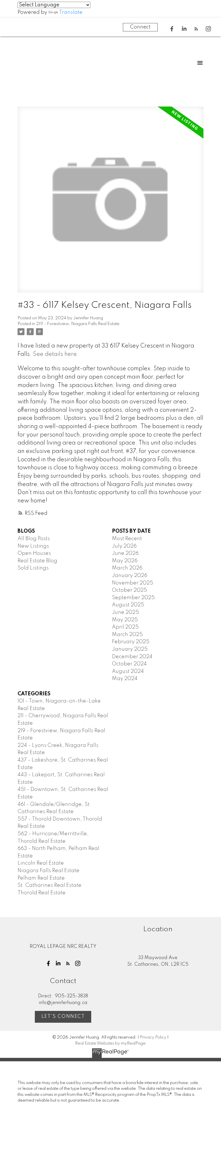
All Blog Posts (34, 538)
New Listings (33, 546)
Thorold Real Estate (42, 892)
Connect (140, 27)
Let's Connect (63, 1016)
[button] (171, 28)
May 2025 (125, 620)
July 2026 (124, 546)
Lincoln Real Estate (41, 863)
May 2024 (125, 678)
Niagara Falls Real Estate (48, 870)
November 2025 (132, 583)
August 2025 (128, 605)
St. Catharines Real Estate (49, 885)
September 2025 (133, 597)
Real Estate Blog (37, 560)
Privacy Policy (153, 1037)
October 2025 (129, 590)
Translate (71, 12)
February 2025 (130, 641)
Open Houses (34, 553)
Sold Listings (33, 568)
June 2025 (125, 612)
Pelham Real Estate (41, 878)
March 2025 (127, 634)
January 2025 (130, 649)
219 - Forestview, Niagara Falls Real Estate (77, 324)
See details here (55, 354)
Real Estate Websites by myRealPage (110, 1043)
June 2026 (125, 553)
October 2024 (129, 664)
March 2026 (127, 568)
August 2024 (128, 671)
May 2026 (125, 560)
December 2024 (132, 656)
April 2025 (125, 627)
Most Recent (127, 538)
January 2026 (129, 575)
